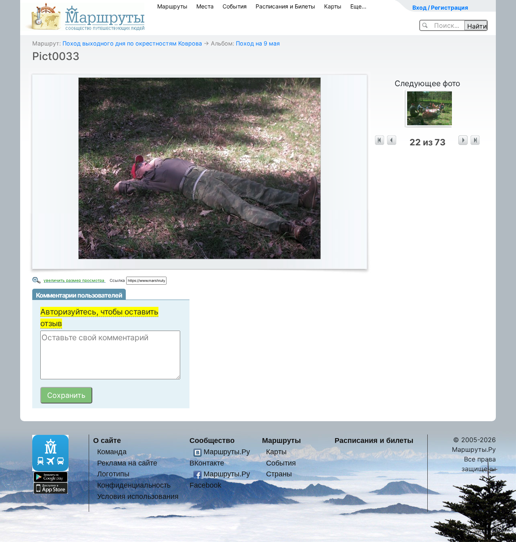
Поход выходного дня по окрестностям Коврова (132, 43)
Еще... (358, 6)
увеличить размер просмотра (75, 280)
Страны (279, 474)
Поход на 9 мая (258, 43)
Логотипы (113, 474)
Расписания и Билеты (285, 6)
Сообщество (212, 440)
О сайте (107, 440)
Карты (332, 6)
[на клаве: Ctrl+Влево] (391, 140)
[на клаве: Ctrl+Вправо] (463, 140)
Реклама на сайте (127, 463)
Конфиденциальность (134, 485)
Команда (112, 451)
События (235, 6)
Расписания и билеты (374, 440)
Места (205, 6)
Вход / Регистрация (440, 7)
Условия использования (138, 496)
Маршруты (172, 6)
